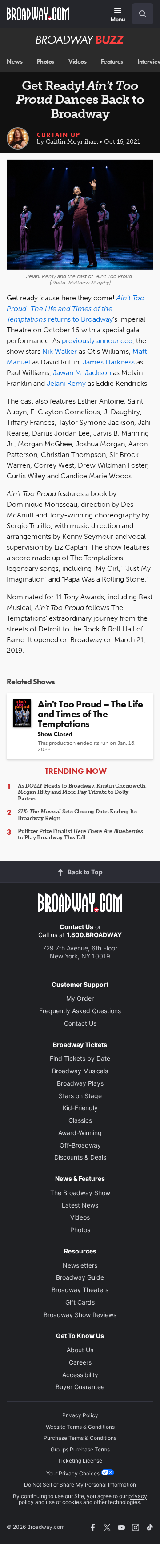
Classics (80, 1120)
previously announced (97, 340)
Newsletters (80, 1265)
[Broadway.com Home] (38, 13)
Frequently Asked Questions (80, 1011)
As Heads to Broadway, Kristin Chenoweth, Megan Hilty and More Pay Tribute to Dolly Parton (82, 792)
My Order (80, 998)
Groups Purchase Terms (80, 1449)
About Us (80, 1350)
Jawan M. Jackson (82, 372)
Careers (80, 1362)
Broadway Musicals (80, 1071)
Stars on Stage (80, 1095)
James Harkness (109, 362)
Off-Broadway (80, 1145)
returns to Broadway (80, 319)
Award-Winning (80, 1132)
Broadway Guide (80, 1277)
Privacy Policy (80, 1415)
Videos (77, 61)
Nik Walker (59, 351)
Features (112, 61)
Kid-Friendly (80, 1108)
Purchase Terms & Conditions (80, 1438)
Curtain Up (58, 135)
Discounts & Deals (80, 1157)
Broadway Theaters (80, 1289)
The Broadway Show (80, 1192)
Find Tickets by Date (80, 1058)
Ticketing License (80, 1460)
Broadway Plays (80, 1083)
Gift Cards (80, 1302)
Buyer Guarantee (80, 1386)
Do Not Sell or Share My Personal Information (80, 1484)
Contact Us (76, 926)
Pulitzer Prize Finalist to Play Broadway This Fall (80, 834)
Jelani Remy (66, 383)
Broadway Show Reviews (80, 1314)
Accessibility (80, 1374)
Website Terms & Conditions (80, 1426)
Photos (45, 61)
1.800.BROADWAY (94, 934)
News (14, 61)
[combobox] (139, 13)
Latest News (80, 1205)
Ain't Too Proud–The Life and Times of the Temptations (75, 308)
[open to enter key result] (142, 13)
